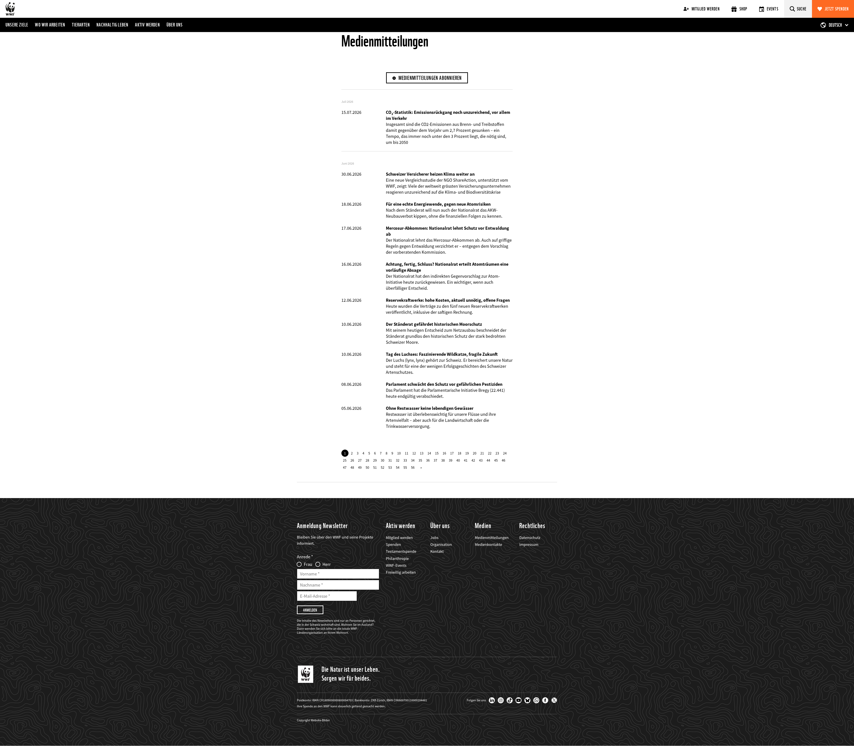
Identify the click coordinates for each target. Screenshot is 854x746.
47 (344, 467)
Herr (326, 564)
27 (360, 460)
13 (421, 453)
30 (382, 460)
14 (429, 453)
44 (488, 460)
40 (458, 460)
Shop (743, 9)
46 (503, 460)
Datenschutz (529, 537)
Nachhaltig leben (112, 25)
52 (382, 467)
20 (474, 453)
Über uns (175, 25)
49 (360, 467)
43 (481, 460)
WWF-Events (396, 565)
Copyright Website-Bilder (313, 720)
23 (497, 453)
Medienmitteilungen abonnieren (430, 78)
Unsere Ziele (17, 25)
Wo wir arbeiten (50, 25)
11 (406, 453)
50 (367, 467)
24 (505, 453)
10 (399, 453)
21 (482, 453)
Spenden (393, 544)
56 (413, 467)
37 (435, 460)
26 (352, 460)
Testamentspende (401, 551)
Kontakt (437, 551)
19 (467, 453)
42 (473, 460)
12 (414, 453)
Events (772, 9)
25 (344, 460)
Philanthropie (397, 558)
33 (405, 460)
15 (437, 453)
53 (390, 467)
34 (413, 460)
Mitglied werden (706, 9)
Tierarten (81, 25)
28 (367, 460)
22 (489, 453)
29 (375, 460)
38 (443, 460)
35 (420, 460)
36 (428, 460)
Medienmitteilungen (492, 537)
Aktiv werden (147, 25)
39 (450, 460)
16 (444, 453)
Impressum (528, 544)
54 (397, 467)
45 (496, 460)
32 (397, 460)
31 (390, 460)
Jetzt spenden (837, 9)
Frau (308, 564)
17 (452, 453)
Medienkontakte (488, 544)
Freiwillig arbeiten (401, 572)
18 (459, 453)
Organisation (441, 544)
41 (465, 460)
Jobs (434, 537)
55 (405, 467)
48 (352, 467)
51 (375, 467)
